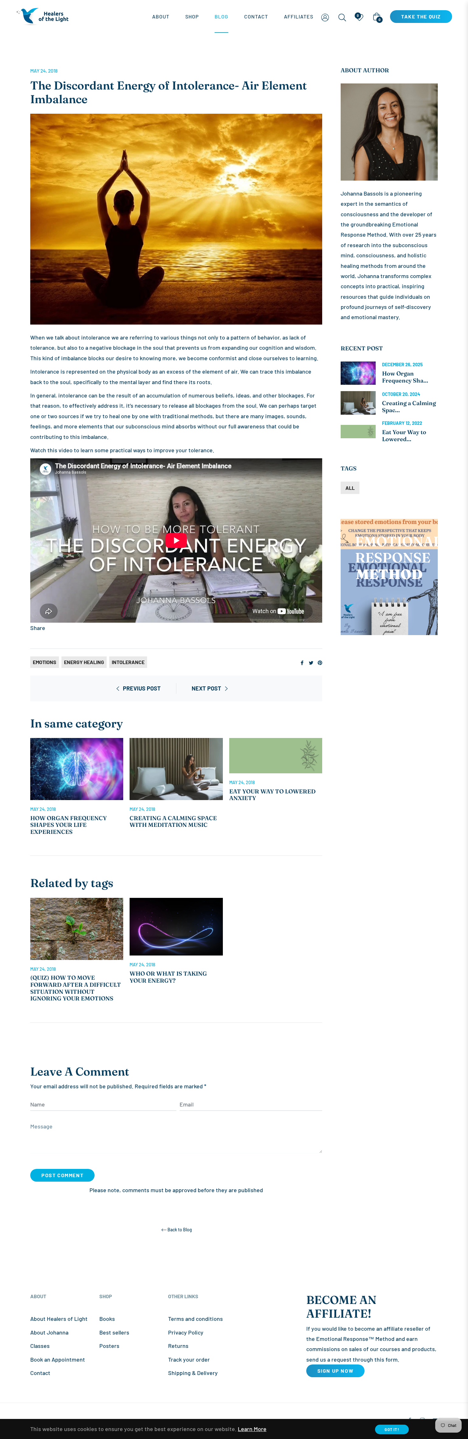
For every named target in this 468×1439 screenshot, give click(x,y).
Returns (178, 1345)
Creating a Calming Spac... (409, 406)
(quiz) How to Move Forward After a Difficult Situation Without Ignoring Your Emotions (75, 988)
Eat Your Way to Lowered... (404, 435)
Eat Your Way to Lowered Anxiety (272, 795)
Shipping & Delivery (193, 1372)
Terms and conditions (195, 1318)
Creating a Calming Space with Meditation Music (173, 821)
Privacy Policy (185, 1332)
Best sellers (114, 1332)
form (392, 1359)
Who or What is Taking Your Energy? (168, 977)
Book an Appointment (57, 1359)
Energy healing (84, 662)
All (350, 488)
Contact (40, 1372)
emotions (44, 662)
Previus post (142, 688)
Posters (109, 1345)
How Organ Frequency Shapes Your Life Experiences (68, 824)
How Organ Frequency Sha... (405, 377)
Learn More (252, 1428)
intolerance (128, 662)
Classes (40, 1345)
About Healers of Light (59, 1318)
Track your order (189, 1359)
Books (107, 1318)
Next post (206, 688)
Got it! (392, 1429)
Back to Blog (179, 1229)
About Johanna (49, 1332)
